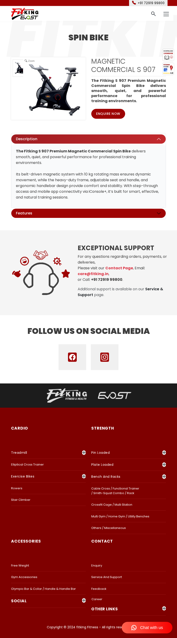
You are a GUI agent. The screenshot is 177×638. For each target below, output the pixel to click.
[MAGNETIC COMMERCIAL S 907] (21, 68)
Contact (102, 541)
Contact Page (119, 268)
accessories (26, 541)
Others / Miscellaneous (108, 528)
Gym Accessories (24, 577)
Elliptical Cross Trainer (27, 464)
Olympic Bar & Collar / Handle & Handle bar (43, 589)
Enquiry (96, 565)
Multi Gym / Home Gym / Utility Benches (120, 516)
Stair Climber (20, 500)
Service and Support (106, 577)
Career (96, 599)
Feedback (98, 589)
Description (26, 139)
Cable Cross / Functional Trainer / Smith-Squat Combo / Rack (115, 490)
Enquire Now (108, 113)
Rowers (16, 488)
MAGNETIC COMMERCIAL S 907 (123, 65)
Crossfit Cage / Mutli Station (111, 504)
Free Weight (20, 565)
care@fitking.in (93, 273)
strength (102, 428)
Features (24, 213)
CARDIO (19, 428)
